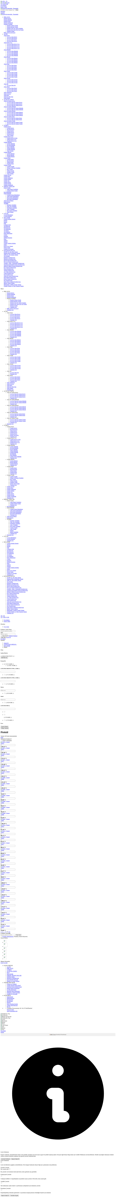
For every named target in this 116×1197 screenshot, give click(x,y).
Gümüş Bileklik (8, 142)
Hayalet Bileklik (11, 145)
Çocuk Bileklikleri (8, 215)
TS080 (2, 779)
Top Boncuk (7, 226)
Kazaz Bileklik (10, 146)
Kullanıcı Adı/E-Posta (6, 629)
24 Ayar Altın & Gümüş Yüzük (14, 123)
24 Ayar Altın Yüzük (12, 77)
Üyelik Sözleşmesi (11, 989)
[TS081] (5, 783)
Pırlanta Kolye (7, 18)
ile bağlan (3, 639)
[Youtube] (5, 955)
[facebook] (5, 942)
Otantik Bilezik (11, 156)
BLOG (8, 1007)
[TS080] (5, 777)
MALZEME (7, 217)
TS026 (2, 897)
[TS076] (5, 754)
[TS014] (5, 825)
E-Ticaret (54, 1034)
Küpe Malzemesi (8, 233)
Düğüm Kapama (8, 237)
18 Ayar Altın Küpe (12, 67)
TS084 (2, 802)
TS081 (2, 785)
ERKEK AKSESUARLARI (14, 975)
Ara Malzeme (7, 229)
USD (3, 4)
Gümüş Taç (7, 180)
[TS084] (5, 801)
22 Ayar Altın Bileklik (12, 54)
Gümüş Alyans (7, 175)
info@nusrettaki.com (12, 1011)
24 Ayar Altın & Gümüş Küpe (14, 118)
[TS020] (5, 860)
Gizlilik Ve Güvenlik (12, 994)
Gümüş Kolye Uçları (12, 138)
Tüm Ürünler (10, 135)
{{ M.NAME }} (10, 702)
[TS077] (5, 760)
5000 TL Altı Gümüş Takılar (11, 254)
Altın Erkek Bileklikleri (13, 196)
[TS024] (5, 884)
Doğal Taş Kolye (14, 435)
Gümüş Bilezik (7, 152)
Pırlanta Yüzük (10, 31)
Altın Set (6, 84)
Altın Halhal (7, 98)
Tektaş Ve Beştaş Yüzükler (13, 168)
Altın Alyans (7, 78)
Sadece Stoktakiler (7, 740)
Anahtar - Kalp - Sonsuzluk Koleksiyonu (14, 263)
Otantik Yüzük (10, 172)
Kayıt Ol (8, 637)
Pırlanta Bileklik (8, 20)
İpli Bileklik (13, 453)
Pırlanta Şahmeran (8, 22)
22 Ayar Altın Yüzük (12, 75)
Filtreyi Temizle (4, 728)
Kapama (6, 236)
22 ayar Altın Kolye (12, 39)
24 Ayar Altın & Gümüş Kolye (14, 105)
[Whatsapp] (5, 958)
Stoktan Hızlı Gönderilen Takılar (12, 253)
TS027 (2, 903)
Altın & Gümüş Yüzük (9, 121)
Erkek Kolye (7, 202)
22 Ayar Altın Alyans (12, 82)
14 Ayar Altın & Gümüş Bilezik (15, 112)
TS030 (2, 921)
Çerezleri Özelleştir (5, 1159)
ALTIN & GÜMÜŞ (9, 99)
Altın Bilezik (7, 57)
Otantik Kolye (10, 132)
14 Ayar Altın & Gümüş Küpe (14, 119)
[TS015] (5, 831)
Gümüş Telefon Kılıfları (10, 243)
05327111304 (4, 963)
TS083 (2, 797)
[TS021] (5, 866)
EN (8, 2)
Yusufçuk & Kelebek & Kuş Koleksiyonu (14, 264)
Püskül (5, 220)
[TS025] (5, 890)
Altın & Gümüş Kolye (9, 101)
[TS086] (5, 813)
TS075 (2, 749)
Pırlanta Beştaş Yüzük (12, 27)
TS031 (2, 927)
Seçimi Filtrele (4, 726)
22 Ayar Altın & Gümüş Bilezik (15, 114)
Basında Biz (10, 999)
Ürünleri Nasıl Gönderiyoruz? (14, 987)
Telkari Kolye (10, 131)
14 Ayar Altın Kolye (12, 37)
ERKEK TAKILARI (9, 186)
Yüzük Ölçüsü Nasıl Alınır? (14, 985)
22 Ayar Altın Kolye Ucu (13, 47)
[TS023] (5, 878)
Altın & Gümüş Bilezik (9, 111)
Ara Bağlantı (7, 232)
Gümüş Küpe (7, 158)
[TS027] (5, 902)
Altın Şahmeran (8, 92)
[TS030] (5, 920)
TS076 (2, 755)
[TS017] (5, 843)
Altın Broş (6, 95)
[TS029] (5, 914)
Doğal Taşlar (7, 247)
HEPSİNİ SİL (4, 657)
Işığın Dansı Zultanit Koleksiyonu (12, 282)
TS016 (2, 838)
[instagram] (5, 949)
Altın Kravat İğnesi (8, 200)
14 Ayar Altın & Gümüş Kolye (14, 102)
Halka (5, 244)
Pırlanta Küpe (7, 21)
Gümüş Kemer (7, 183)
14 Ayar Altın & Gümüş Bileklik (15, 108)
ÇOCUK (6, 213)
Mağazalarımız (10, 998)
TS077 (2, 761)
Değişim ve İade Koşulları (13, 992)
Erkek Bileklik (7, 193)
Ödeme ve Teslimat (12, 984)
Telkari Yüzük (10, 170)
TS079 (2, 773)
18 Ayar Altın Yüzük (12, 74)
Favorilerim (3, 5)
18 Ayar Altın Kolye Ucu (13, 45)
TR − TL (5, 1)
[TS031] (5, 926)
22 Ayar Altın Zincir (12, 89)
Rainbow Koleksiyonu (9, 257)
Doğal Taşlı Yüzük (14, 483)
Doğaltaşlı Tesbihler (12, 207)
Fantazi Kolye (10, 133)
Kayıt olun (18, 934)
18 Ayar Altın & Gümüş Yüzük (14, 122)
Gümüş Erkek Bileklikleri (13, 195)
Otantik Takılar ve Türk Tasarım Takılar (14, 286)
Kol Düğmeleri (7, 192)
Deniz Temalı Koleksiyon (10, 279)
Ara (17, 10)
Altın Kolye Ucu (8, 42)
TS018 (2, 850)
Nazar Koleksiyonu (8, 269)
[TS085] (5, 807)
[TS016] (5, 837)
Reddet (96, 1154)
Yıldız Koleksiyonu (9, 273)
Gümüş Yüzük (7, 165)
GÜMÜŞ (6, 125)
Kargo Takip (4, 7)
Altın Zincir (7, 86)
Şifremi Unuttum (13, 636)
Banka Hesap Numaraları (13, 988)
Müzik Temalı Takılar (9, 283)
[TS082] (5, 789)
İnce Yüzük (10, 169)
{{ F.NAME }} (10, 720)
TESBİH (6, 203)
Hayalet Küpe (10, 160)
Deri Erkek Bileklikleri (12, 198)
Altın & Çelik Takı (8, 96)
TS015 (2, 832)
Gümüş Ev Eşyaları (8, 249)
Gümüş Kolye (7, 126)
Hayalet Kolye (10, 129)
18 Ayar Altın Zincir (12, 91)
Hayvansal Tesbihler (12, 210)
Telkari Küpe (10, 162)
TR (4, 2)
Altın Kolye (7, 35)
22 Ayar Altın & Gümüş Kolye (14, 104)
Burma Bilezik (10, 155)
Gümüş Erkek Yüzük (12, 190)
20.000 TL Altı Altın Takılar (11, 252)
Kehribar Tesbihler (11, 205)
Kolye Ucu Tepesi (8, 246)
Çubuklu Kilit (7, 225)
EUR (6, 4)
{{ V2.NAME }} (10, 684)
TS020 (2, 862)
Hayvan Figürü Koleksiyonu (11, 262)
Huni (5, 239)
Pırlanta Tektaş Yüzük (12, 25)
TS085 (2, 808)
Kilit (5, 223)
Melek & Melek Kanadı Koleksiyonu (13, 266)
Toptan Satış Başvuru (12, 1005)
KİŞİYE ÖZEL (11, 977)
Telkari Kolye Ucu (11, 139)
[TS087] (5, 819)
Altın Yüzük (7, 71)
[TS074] (5, 742)
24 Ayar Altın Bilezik (12, 62)
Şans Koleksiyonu (8, 274)
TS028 (2, 909)
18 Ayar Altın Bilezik (12, 59)
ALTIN (6, 34)
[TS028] (5, 908)
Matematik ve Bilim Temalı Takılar (12, 284)
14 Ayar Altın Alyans (12, 79)
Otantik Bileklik (11, 149)
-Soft (51, 1034)
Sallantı (5, 240)
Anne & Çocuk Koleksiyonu (11, 276)
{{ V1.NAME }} (10, 674)
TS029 (2, 915)
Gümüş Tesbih (13, 527)
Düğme (5, 242)
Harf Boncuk (7, 227)
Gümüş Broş (7, 176)
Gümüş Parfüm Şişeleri (9, 219)
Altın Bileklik (7, 49)
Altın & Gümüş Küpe (9, 116)
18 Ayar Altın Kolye (12, 38)
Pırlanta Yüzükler (8, 24)
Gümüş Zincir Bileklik (15, 456)
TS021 (2, 868)
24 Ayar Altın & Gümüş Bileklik (15, 109)
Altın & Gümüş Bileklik (10, 106)
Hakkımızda (10, 997)
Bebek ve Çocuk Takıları (13, 981)
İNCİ (8, 972)
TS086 (2, 814)
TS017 (2, 844)
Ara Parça (6, 230)
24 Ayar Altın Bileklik (12, 55)
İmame (5, 222)
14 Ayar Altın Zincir (12, 88)
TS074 (2, 743)
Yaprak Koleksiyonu (9, 270)
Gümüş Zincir (7, 182)
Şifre (2, 632)
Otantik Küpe (10, 163)
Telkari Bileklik (11, 148)
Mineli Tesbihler (14, 532)
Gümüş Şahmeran (8, 178)
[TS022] (5, 872)
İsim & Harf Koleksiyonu (10, 260)
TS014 (2, 826)
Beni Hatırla (6, 636)
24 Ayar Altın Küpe (12, 69)
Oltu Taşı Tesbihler (11, 206)
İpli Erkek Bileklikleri (12, 199)
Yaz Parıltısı (7, 256)
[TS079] (5, 771)
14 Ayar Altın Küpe (12, 65)
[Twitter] (6, 946)
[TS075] (5, 748)
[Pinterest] (5, 952)
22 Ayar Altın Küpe (12, 68)
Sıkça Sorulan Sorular (12, 1004)
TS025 (2, 891)
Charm (5, 235)
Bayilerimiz (10, 1001)
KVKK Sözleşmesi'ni (8, 936)
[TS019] (5, 854)
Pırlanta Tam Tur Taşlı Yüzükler (15, 28)
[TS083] (5, 795)
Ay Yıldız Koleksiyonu (9, 272)
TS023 (2, 880)
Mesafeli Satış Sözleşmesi (13, 991)
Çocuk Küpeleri (8, 216)
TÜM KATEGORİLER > (10, 644)
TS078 (2, 767)
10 (9, 932)
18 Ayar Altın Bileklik (12, 52)
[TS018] (5, 848)
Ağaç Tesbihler (11, 209)
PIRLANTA (7, 17)
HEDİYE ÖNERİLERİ (13, 978)
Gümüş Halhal (7, 179)
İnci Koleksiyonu (8, 280)
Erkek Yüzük (7, 188)
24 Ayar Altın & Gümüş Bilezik (15, 115)
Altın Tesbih (13, 529)
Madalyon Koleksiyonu (10, 259)
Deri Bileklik (13, 455)
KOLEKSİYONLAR (9, 250)
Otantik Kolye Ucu (11, 141)
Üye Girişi (6, 626)
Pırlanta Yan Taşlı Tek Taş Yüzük (15, 30)
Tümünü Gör (13, 307)
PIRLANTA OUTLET (9, 32)
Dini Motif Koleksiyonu (10, 277)
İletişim (9, 1002)
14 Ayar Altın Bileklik (12, 51)
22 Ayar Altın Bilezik (12, 61)
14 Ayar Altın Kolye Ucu (13, 44)
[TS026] (5, 896)
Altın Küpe (6, 64)
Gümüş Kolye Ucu (8, 136)
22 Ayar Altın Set (11, 85)
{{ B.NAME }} (10, 693)
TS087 (2, 820)
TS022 (2, 874)
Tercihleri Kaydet (14, 1195)
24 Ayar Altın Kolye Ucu (13, 48)
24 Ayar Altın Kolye (12, 41)
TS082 (2, 791)
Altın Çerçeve (7, 94)
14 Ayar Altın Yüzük (12, 72)
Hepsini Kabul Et (15, 1159)
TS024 (2, 885)
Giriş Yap (3, 637)
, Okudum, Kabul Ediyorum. (15, 936)
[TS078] (5, 765)
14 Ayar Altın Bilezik (12, 58)
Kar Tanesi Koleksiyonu (10, 267)
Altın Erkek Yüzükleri (12, 189)
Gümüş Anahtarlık (8, 185)
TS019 (2, 856)
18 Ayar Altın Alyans (12, 81)
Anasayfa (6, 643)
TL (1, 4)
